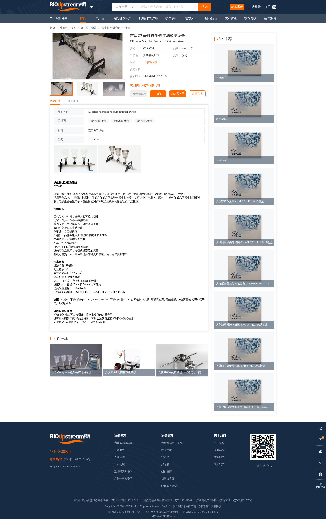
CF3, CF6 (148, 48)
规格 (132, 62)
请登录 (256, 6)
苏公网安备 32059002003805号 (200, 512)
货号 (132, 48)
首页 (52, 27)
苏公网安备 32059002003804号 (163, 512)
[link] (52, 27)
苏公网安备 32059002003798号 (125, 512)
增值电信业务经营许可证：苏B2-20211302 (167, 500)
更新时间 (135, 76)
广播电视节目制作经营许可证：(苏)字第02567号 (224, 500)
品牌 (175, 48)
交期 (175, 55)
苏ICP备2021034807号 (163, 516)
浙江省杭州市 (151, 55)
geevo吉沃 (187, 48)
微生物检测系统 (110, 27)
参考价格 (135, 69)
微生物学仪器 (89, 27)
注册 (267, 6)
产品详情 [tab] (55, 100)
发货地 (134, 55)
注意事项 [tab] (73, 100)
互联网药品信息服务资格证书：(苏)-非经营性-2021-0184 (106, 500)
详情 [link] (127, 27)
